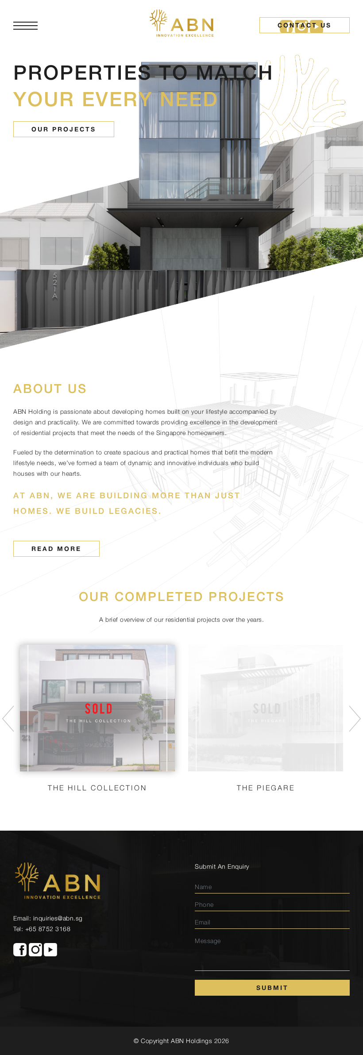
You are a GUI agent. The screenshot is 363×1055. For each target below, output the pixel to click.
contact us (305, 25)
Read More (56, 548)
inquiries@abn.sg (58, 918)
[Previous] (8, 719)
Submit (272, 987)
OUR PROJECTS (63, 129)
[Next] (355, 719)
